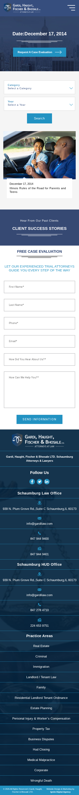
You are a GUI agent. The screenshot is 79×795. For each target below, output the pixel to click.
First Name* (16, 286)
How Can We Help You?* (24, 377)
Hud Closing (41, 749)
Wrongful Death (41, 780)
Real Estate (41, 646)
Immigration (41, 666)
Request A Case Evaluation (35, 52)
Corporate (41, 770)
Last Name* (16, 304)
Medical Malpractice (41, 760)
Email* (13, 341)
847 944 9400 (39, 538)
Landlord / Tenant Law (41, 677)
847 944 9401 (39, 554)
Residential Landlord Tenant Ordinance (41, 698)
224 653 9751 (39, 625)
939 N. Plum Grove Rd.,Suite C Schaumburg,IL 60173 (39, 509)
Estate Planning (41, 708)
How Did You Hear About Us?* (27, 359)
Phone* (13, 323)
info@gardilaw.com (39, 523)
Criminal (41, 656)
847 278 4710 (39, 610)
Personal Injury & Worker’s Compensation (41, 718)
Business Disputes (41, 739)
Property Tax (41, 729)
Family (41, 687)
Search (39, 118)
